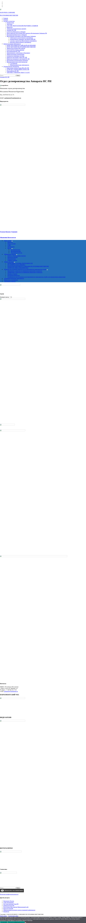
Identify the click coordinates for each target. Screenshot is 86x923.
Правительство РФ (8, 905)
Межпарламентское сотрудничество (17, 62)
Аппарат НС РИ (11, 30)
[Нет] (25, 922)
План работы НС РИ (13, 71)
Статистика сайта (13, 916)
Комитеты (10, 27)
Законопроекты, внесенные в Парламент (18, 53)
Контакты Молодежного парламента (20, 42)
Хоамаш (5, 19)
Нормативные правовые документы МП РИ (22, 39)
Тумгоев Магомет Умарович (8, 231)
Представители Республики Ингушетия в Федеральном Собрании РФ (27, 33)
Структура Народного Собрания (16, 31)
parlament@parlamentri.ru (12, 98)
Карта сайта (3, 916)
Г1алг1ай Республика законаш (15, 50)
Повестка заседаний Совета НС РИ (17, 57)
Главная (5, 18)
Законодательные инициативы (15, 54)
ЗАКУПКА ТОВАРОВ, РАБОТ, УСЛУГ (18, 72)
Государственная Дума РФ (10, 904)
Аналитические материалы (11, 66)
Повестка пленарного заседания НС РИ (18, 59)
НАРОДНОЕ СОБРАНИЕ (7, 12)
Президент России (8, 901)
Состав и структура (9, 21)
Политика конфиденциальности (9, 894)
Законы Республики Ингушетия (16, 48)
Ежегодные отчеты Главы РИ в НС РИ (18, 68)
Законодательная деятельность (12, 44)
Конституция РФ (8, 908)
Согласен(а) (4, 922)
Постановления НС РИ (13, 51)
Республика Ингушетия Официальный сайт (16, 907)
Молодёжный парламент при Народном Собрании (21, 36)
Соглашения (13, 63)
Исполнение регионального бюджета (17, 60)
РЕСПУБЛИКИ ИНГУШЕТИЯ (9, 15)
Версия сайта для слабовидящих (13, 890)
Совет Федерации (8, 902)
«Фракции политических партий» (16, 28)
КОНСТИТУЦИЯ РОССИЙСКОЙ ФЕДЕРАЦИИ (21, 45)
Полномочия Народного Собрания (17, 34)
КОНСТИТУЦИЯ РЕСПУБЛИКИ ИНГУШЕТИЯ (21, 47)
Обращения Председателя (8, 237)
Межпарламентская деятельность (19, 65)
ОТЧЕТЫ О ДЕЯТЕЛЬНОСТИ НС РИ (18, 69)
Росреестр (6, 911)
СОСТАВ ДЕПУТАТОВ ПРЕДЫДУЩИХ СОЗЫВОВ (22, 25)
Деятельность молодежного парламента (21, 37)
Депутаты (9, 24)
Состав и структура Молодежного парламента (23, 41)
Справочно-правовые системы (15, 56)
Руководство (10, 22)
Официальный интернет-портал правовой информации (19, 910)
